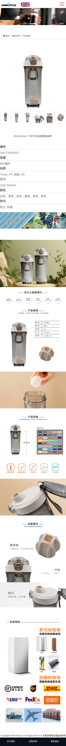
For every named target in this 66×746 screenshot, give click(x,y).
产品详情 (26, 36)
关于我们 (11, 741)
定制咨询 (33, 741)
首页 (7, 36)
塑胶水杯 (16, 36)
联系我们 (55, 741)
